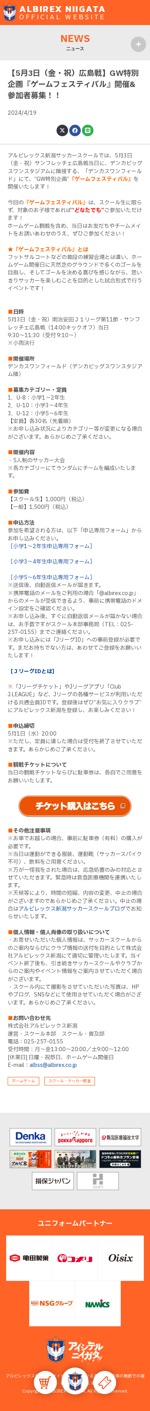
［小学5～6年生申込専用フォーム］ (51, 577)
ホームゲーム (23, 1081)
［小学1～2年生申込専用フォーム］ (51, 546)
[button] (75, 1381)
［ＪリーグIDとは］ (32, 671)
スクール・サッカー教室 (69, 1081)
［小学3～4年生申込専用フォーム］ (51, 562)
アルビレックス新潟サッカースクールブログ (71, 909)
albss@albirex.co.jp (53, 1065)
